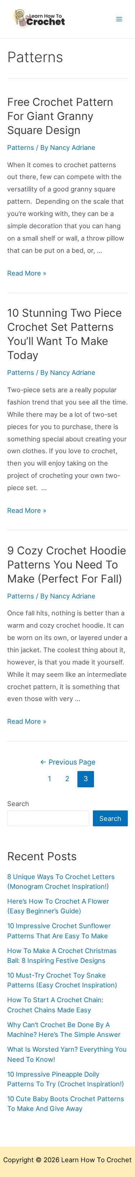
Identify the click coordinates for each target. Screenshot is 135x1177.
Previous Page (67, 762)
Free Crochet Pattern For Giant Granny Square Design (60, 116)
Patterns (20, 147)
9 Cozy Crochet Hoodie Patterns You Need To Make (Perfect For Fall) (66, 564)
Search (18, 804)
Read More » (26, 273)
